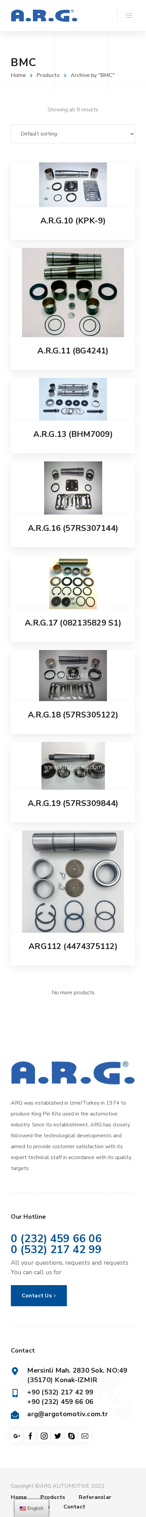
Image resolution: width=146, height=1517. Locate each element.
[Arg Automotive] (44, 15)
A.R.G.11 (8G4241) (72, 350)
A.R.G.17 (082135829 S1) (73, 622)
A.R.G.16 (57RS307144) (73, 528)
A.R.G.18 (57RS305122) (73, 714)
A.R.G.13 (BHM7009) (73, 434)
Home (18, 75)
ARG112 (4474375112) (73, 946)
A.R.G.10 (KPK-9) (73, 220)
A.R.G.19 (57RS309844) (73, 803)
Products (48, 75)
